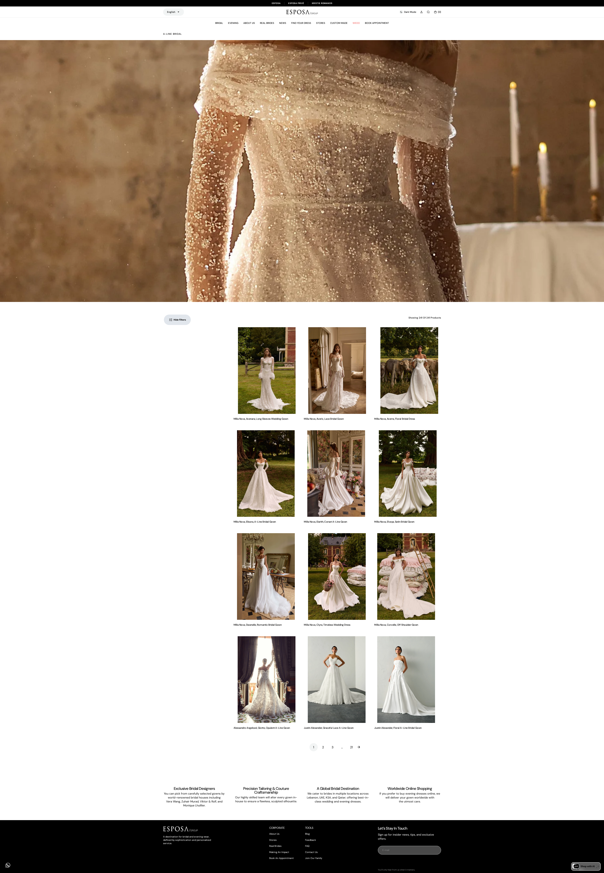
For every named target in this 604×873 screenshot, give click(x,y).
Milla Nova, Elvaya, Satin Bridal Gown (394, 521)
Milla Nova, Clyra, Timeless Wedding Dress (327, 624)
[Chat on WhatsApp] (8, 865)
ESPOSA (276, 3)
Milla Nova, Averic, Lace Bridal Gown (324, 418)
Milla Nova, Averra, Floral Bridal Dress (394, 418)
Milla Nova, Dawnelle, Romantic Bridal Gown (258, 624)
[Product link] (267, 370)
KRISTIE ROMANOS (322, 3)
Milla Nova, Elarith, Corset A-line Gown (325, 521)
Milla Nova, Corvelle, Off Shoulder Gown (396, 624)
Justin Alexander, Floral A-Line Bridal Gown (397, 728)
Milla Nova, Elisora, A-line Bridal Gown (255, 521)
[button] (421, 12)
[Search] (428, 12)
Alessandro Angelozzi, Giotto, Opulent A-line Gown (262, 728)
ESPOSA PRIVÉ (296, 3)
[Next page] (361, 747)
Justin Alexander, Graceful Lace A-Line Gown (328, 728)
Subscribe (409, 861)
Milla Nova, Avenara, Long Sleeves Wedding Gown (261, 418)
